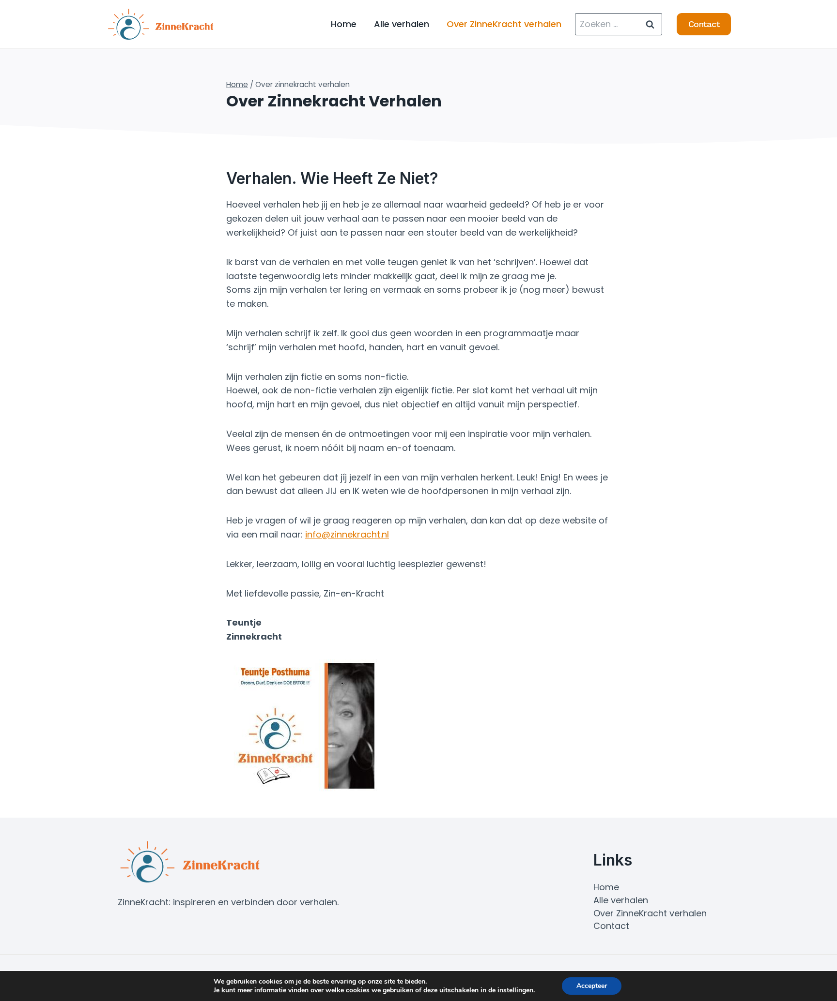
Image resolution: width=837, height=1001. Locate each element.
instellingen (515, 990)
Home (343, 24)
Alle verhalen (401, 24)
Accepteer (591, 985)
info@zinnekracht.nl (347, 534)
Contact (704, 24)
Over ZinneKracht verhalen (504, 24)
